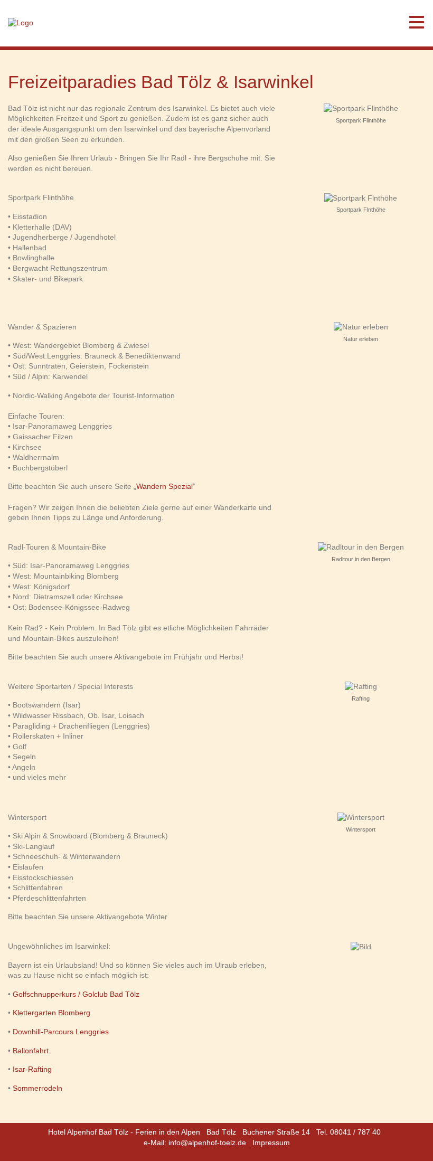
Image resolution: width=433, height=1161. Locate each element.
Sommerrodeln (37, 1088)
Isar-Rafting (32, 1069)
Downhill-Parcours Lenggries (61, 1031)
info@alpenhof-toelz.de (207, 1142)
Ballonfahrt (31, 1050)
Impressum (271, 1142)
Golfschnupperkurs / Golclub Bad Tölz (76, 994)
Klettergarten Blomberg (51, 1012)
